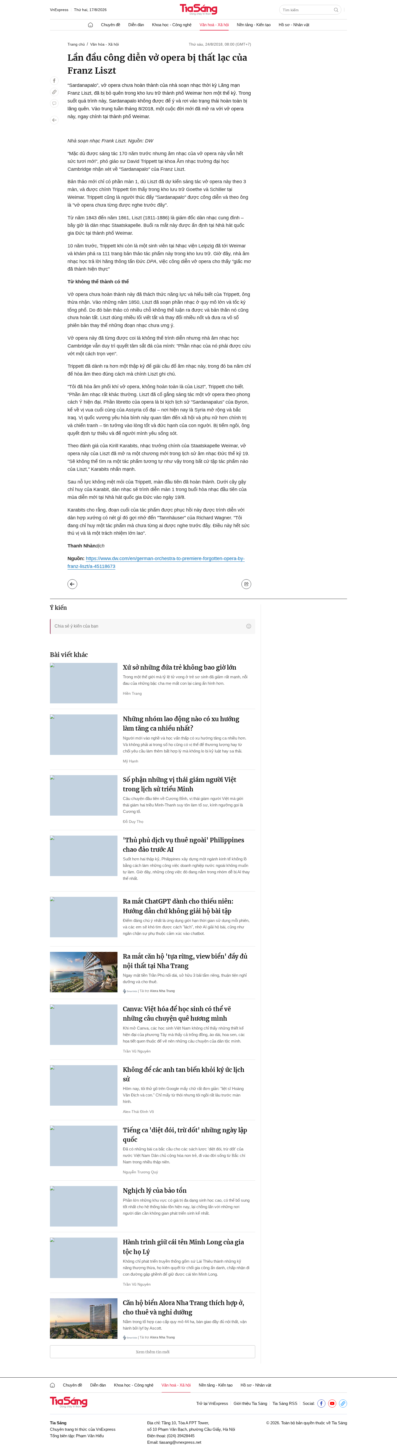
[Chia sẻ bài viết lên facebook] (54, 80)
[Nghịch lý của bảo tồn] (83, 1206)
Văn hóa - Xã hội (104, 44)
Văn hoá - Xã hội (214, 24)
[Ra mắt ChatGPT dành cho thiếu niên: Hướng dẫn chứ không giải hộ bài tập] (83, 917)
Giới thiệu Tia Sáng (250, 1403)
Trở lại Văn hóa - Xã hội (76, 583)
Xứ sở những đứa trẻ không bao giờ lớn (179, 667)
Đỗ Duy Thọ (133, 821)
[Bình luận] (54, 103)
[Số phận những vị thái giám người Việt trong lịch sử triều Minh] (83, 795)
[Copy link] (54, 92)
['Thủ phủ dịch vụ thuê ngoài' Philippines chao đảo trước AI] (83, 856)
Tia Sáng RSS (284, 1403)
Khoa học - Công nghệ (171, 24)
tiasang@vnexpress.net (180, 1442)
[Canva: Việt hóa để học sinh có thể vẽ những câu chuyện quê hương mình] (83, 1024)
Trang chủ (76, 44)
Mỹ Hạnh (130, 761)
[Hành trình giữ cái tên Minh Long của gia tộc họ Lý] (83, 1258)
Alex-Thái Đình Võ (138, 1111)
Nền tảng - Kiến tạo (254, 24)
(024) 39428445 (180, 1435)
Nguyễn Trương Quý (140, 1172)
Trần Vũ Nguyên (137, 1051)
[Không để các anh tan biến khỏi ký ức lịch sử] (83, 1085)
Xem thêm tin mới (153, 1352)
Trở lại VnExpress (212, 1403)
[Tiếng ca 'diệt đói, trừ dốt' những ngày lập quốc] (83, 1146)
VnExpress (59, 10)
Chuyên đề (110, 24)
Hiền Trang (132, 693)
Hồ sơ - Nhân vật (294, 24)
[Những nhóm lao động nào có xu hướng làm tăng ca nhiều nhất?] (83, 734)
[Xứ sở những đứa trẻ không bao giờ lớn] (83, 683)
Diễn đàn (136, 24)
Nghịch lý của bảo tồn (155, 1190)
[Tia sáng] (198, 10)
